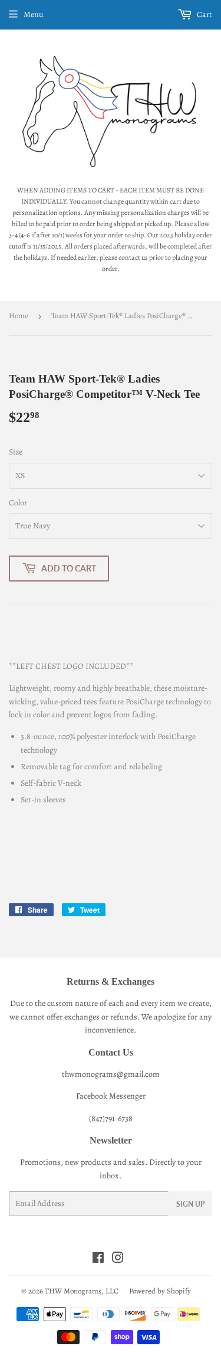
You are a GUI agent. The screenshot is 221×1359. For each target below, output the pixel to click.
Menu (34, 14)
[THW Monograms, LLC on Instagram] (118, 1259)
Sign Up (190, 1204)
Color (18, 502)
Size (15, 452)
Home (18, 316)
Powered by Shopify (160, 1291)
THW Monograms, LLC (81, 1291)
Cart (203, 14)
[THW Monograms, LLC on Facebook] (98, 1259)
